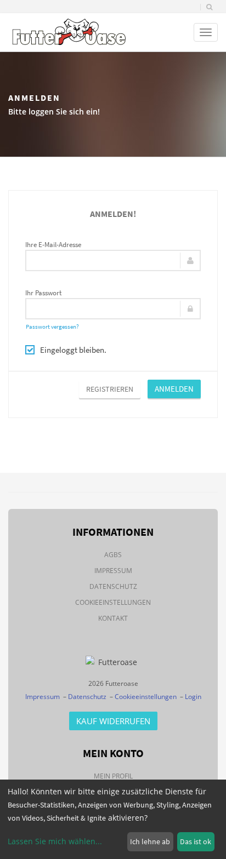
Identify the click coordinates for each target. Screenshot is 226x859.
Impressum (113, 570)
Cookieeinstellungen (113, 602)
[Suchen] (209, 7)
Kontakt (113, 618)
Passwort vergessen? (52, 326)
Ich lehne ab (150, 841)
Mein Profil (113, 776)
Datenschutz (113, 586)
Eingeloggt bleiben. (73, 350)
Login (193, 696)
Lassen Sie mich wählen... (55, 841)
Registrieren (109, 389)
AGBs (113, 554)
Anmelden (174, 388)
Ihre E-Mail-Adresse (53, 244)
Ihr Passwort (43, 292)
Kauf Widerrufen (113, 720)
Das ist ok (195, 841)
